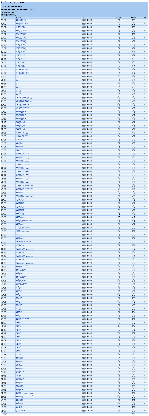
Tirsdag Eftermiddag (20, 115)
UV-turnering (18, 411)
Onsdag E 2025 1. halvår (21, 37)
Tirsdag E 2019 (19, 287)
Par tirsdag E (18, 322)
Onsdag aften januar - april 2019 (22, 300)
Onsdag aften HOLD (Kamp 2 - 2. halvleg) (24, 393)
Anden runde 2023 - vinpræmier (22, 97)
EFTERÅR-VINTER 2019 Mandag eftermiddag (25, 249)
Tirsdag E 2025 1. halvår (21, 47)
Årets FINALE (18, 142)
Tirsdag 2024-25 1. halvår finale (22, 57)
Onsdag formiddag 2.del (21, 19)
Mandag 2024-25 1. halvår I (21, 62)
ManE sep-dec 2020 (20, 199)
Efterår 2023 (18, 93)
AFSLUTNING (19, 139)
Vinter (17, 76)
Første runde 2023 (19, 108)
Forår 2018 (18, 355)
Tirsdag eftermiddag (20, 362)
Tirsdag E (18, 216)
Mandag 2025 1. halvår (20, 26)
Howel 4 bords (19, 406)
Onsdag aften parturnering (21, 265)
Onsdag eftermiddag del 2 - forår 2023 (24, 98)
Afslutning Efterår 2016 (20, 410)
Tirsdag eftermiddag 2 (20, 245)
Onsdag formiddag (20, 140)
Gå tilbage (3, 1)
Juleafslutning (19, 165)
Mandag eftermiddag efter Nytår (22, 153)
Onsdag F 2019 (19, 288)
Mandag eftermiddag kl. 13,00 (22, 131)
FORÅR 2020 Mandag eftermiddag (23, 227)
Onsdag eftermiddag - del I (21, 111)
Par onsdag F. (18, 323)
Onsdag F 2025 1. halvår (21, 30)
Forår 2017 (18, 409)
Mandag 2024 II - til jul (20, 52)
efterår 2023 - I (19, 87)
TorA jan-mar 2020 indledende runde (23, 241)
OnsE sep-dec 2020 (20, 203)
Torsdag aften (18, 375)
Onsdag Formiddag (20, 217)
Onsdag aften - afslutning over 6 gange (24, 220)
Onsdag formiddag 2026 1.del (22, 22)
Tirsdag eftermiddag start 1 (21, 283)
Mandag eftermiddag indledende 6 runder (24, 185)
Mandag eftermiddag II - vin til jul (22, 168)
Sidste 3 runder (19, 354)
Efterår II (17, 79)
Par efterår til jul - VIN (20, 121)
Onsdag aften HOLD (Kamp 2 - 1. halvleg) (24, 395)
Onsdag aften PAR (19, 389)
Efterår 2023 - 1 (19, 89)
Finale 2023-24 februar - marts (22, 69)
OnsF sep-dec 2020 (20, 198)
